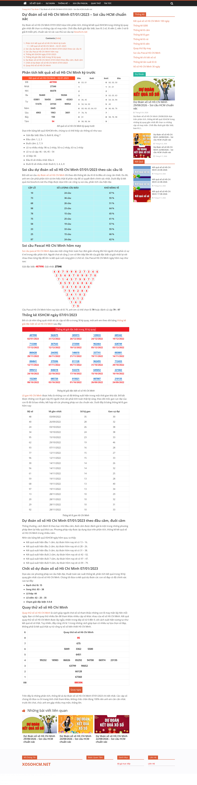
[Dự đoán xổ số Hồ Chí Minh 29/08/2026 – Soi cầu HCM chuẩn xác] (39, 716)
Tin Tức (107, 3)
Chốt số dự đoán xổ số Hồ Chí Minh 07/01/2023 (46, 62)
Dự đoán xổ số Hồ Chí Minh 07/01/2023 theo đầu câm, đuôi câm (53, 60)
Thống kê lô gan (141, 34)
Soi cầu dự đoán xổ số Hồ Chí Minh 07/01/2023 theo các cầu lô (52, 49)
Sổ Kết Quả (35, 3)
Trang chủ (26, 9)
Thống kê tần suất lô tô (145, 62)
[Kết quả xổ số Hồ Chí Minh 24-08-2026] (142, 167)
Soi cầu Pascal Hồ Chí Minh (146, 52)
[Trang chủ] (25, 3)
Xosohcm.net (80, 31)
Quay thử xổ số (36, 612)
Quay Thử (96, 3)
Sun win (4, 783)
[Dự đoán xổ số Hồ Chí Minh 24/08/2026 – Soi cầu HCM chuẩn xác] (75, 716)
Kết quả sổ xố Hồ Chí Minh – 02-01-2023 (46, 46)
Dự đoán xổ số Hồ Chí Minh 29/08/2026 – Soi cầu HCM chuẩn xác (39, 738)
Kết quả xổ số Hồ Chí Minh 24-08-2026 (161, 168)
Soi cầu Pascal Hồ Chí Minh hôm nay (41, 51)
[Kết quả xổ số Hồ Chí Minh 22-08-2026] (142, 179)
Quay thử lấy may (142, 48)
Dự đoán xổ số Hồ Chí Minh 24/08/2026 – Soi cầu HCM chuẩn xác (75, 738)
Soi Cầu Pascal (80, 3)
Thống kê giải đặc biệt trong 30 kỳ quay (42, 57)
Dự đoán (35, 9)
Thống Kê (63, 3)
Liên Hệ (151, 763)
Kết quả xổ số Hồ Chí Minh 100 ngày (151, 21)
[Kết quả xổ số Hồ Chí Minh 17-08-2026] (142, 191)
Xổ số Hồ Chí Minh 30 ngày (146, 66)
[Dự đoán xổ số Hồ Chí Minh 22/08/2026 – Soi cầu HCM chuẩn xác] (111, 716)
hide (58, 38)
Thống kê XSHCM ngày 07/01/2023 (40, 54)
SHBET (3, 775)
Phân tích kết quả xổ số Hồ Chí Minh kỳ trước (45, 43)
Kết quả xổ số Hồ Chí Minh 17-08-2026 (161, 192)
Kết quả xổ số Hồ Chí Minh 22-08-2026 (161, 180)
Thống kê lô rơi (140, 39)
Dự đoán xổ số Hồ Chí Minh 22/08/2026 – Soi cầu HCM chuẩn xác (111, 738)
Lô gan (32, 395)
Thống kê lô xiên (141, 43)
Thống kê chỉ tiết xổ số (144, 57)
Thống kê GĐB (140, 25)
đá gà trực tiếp (123, 763)
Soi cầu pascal (35, 251)
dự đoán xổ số (51, 175)
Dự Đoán (50, 3)
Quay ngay (75, 689)
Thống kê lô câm (141, 30)
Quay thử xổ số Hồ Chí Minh (37, 65)
